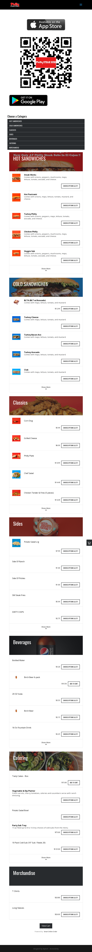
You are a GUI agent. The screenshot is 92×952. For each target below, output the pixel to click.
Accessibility (54, 949)
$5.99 (58, 428)
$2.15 (58, 717)
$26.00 (57, 914)
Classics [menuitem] (12, 130)
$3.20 (58, 667)
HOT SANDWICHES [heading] (29, 158)
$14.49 (57, 482)
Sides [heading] (18, 523)
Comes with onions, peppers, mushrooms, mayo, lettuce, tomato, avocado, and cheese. (45, 178)
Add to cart (74, 684)
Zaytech (45, 949)
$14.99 (57, 463)
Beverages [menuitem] (13, 138)
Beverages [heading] (22, 642)
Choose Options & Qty (70, 186)
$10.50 (64, 683)
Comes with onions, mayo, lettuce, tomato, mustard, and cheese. (48, 197)
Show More (45, 268)
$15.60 (64, 782)
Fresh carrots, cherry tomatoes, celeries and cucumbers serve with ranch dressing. (44, 794)
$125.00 (57, 849)
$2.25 (58, 734)
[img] (16, 178)
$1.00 (58, 568)
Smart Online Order (50, 932)
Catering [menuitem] (12, 143)
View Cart (46, 925)
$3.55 (58, 700)
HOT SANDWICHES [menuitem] (15, 121)
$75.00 (57, 832)
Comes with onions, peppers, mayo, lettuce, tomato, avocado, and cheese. (47, 217)
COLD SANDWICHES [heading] (30, 284)
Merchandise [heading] (24, 872)
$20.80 (57, 897)
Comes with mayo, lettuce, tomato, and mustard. (45, 302)
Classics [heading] (20, 402)
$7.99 (58, 551)
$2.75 (58, 618)
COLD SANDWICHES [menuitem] (15, 125)
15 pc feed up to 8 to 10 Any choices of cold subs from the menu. (40, 827)
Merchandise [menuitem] (14, 147)
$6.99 (58, 445)
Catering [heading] (20, 757)
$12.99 (57, 308)
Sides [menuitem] (11, 134)
